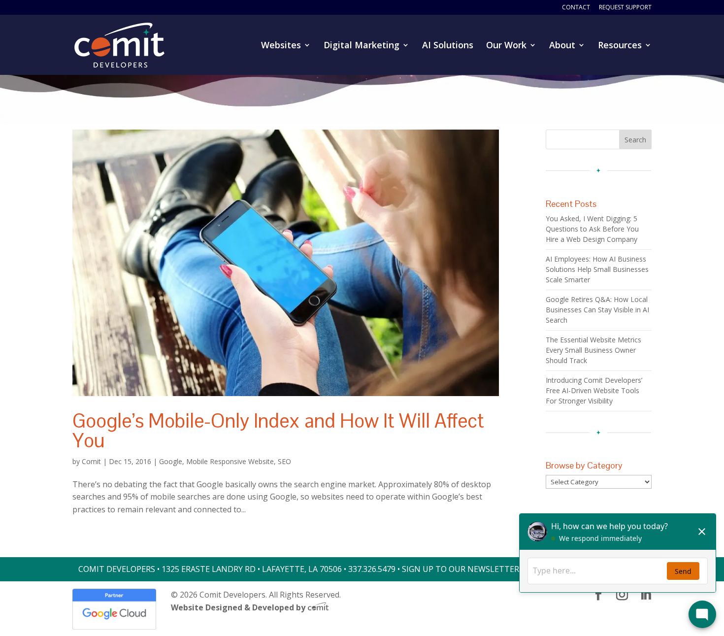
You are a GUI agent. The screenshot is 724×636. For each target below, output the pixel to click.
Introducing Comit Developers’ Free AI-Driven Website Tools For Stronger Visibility (594, 390)
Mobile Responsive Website (230, 461)
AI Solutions (447, 46)
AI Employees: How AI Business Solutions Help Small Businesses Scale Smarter (597, 269)
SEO (284, 461)
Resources (620, 46)
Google (170, 461)
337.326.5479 (371, 569)
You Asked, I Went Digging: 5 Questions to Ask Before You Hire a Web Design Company (592, 229)
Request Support (625, 7)
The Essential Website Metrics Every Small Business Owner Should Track (593, 350)
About (562, 46)
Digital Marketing (361, 46)
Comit (91, 461)
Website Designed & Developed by (239, 607)
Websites (281, 46)
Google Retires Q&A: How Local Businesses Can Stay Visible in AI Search (597, 310)
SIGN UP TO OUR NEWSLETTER (460, 569)
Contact (576, 7)
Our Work (506, 46)
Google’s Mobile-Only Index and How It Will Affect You (278, 430)
